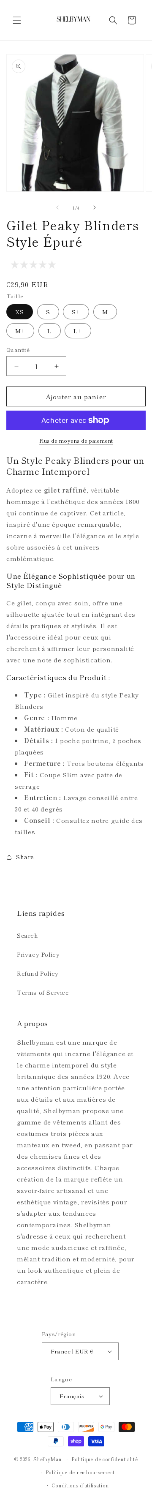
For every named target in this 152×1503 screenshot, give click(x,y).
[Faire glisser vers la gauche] (57, 207)
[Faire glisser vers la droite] (94, 207)
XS (19, 312)
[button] (17, 20)
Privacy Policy (38, 954)
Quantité (18, 350)
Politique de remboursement (80, 1472)
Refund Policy (38, 973)
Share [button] (25, 856)
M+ (20, 331)
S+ (76, 312)
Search (27, 935)
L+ (77, 331)
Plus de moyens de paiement (76, 440)
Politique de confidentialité (104, 1459)
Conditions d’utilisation (80, 1485)
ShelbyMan (47, 1459)
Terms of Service (43, 992)
